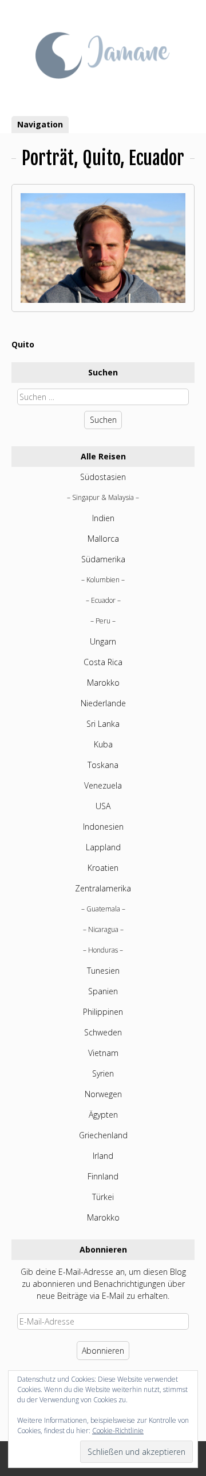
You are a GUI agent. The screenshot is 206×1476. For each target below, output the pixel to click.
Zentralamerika (103, 888)
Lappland (103, 847)
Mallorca (103, 538)
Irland (103, 1155)
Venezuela (103, 785)
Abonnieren (103, 1350)
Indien (103, 518)
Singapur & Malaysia (103, 497)
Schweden (103, 1032)
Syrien (103, 1073)
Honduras (103, 950)
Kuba (103, 744)
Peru (103, 621)
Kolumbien (103, 580)
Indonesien (103, 826)
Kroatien (103, 867)
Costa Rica (103, 662)
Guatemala (103, 909)
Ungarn (103, 641)
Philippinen (103, 1011)
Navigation (40, 124)
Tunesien (103, 970)
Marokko (103, 682)
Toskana (103, 764)
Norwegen (103, 1094)
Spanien (103, 991)
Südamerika (103, 559)
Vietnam (103, 1052)
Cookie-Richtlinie (118, 1430)
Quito (22, 344)
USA (103, 806)
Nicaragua (103, 929)
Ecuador (103, 600)
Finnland (103, 1176)
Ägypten (103, 1114)
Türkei (103, 1196)
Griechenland (103, 1135)
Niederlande (103, 703)
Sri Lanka (103, 723)
